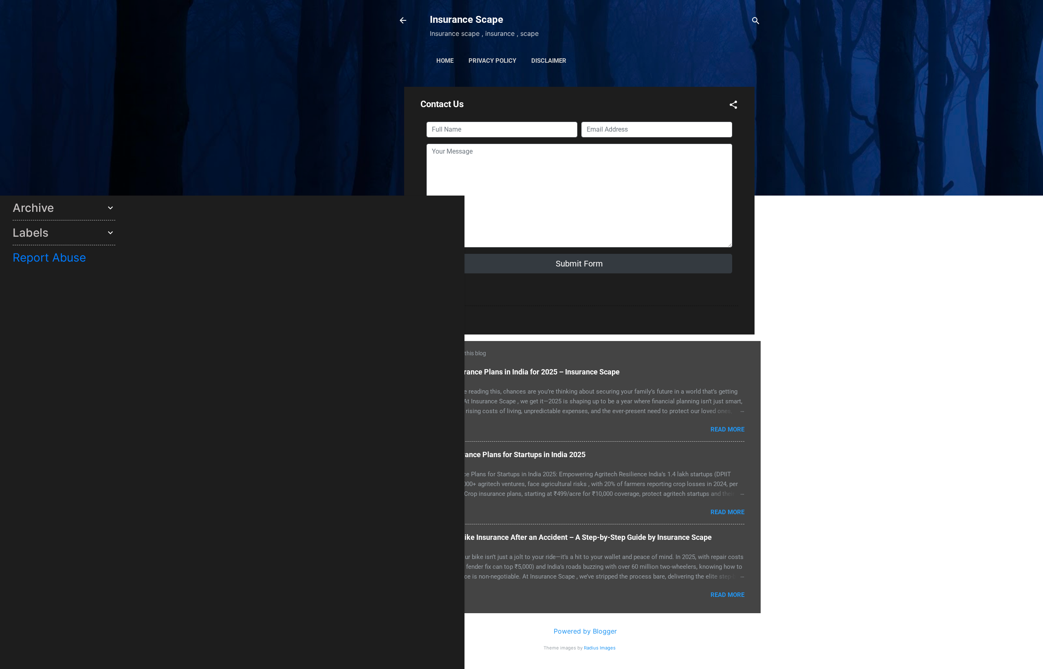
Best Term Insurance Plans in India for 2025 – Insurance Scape (517, 372)
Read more (727, 429)
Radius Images (600, 648)
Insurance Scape (466, 19)
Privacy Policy (492, 60)
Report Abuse (49, 257)
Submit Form (579, 263)
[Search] (756, 20)
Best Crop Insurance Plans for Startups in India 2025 (499, 454)
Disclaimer (548, 60)
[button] (733, 104)
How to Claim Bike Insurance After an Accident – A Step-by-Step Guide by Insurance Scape (563, 537)
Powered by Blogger (584, 631)
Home (444, 60)
